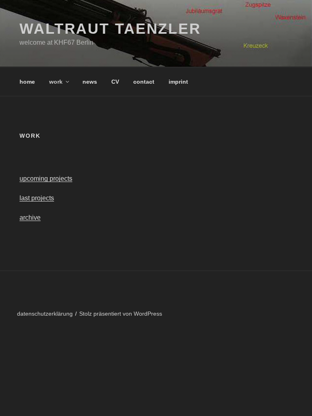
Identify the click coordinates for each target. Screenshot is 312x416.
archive (30, 217)
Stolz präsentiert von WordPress (120, 313)
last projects (37, 198)
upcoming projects (46, 178)
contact (143, 81)
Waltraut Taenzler (110, 28)
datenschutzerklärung (45, 313)
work (56, 81)
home (27, 81)
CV (115, 81)
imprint (178, 81)
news (89, 81)
